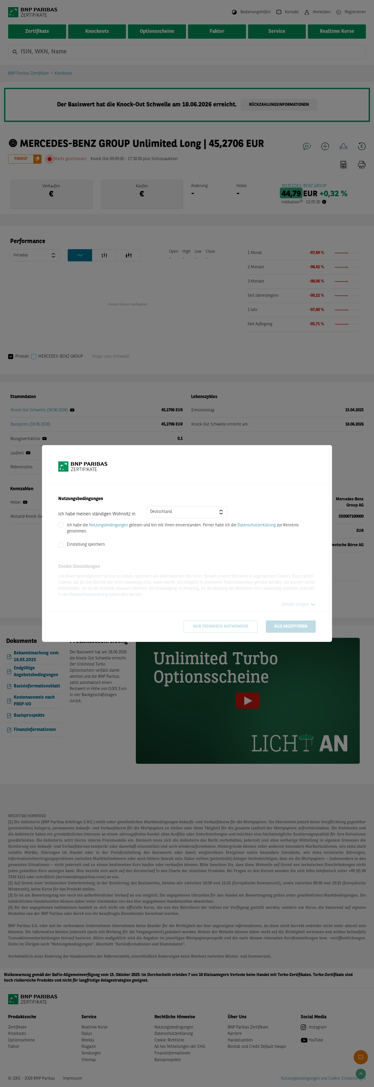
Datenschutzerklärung (256, 525)
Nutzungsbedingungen (108, 525)
